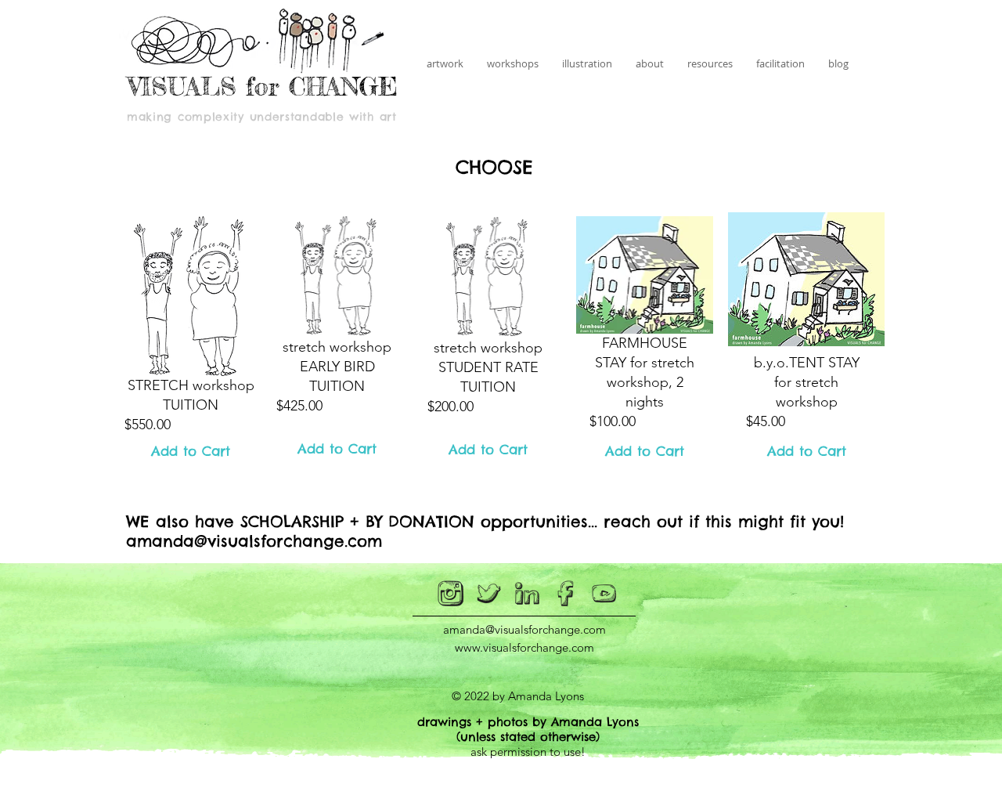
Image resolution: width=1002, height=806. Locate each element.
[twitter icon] (489, 593)
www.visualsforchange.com (524, 647)
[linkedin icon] (527, 593)
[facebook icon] (566, 593)
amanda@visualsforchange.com (254, 541)
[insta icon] (450, 593)
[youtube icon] (604, 593)
